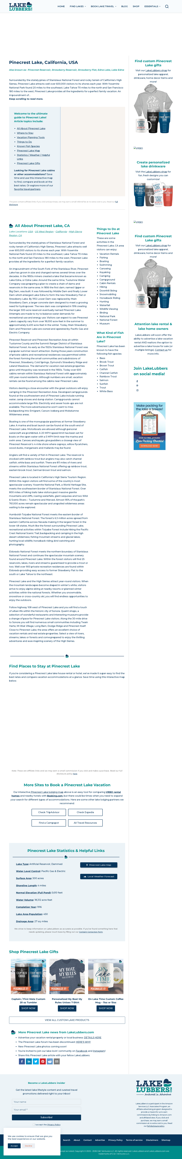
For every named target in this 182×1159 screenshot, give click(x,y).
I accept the (47, 1124)
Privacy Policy (53, 1124)
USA (30, 231)
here (75, 774)
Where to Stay (25, 133)
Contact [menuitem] (87, 1140)
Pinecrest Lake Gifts (28, 163)
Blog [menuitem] (124, 6)
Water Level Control (28, 871)
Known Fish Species (28, 146)
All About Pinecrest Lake (31, 128)
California (61, 231)
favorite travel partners (27, 189)
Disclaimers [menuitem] (152, 1140)
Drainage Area (24, 921)
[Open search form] (167, 6)
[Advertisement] (91, 34)
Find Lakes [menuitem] (77, 6)
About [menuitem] (77, 1140)
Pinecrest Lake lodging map (46, 792)
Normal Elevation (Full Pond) (33, 892)
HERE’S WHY (83, 1042)
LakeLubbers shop (156, 70)
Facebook (81, 1051)
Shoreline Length (26, 885)
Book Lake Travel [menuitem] (102, 6)
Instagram (99, 1051)
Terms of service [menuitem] (134, 1140)
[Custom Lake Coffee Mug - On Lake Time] (105, 976)
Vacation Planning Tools (31, 137)
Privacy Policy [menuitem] (115, 1140)
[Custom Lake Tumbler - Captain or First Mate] (28, 976)
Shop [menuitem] (136, 6)
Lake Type (22, 864)
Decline (28, 1146)
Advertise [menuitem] (100, 1140)
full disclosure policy (155, 1126)
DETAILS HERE (92, 1037)
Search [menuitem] (66, 1140)
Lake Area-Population (29, 914)
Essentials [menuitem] (151, 6)
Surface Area (23, 878)
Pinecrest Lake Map (28, 150)
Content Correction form (91, 932)
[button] (22, 1061)
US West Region (44, 231)
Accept (14, 1146)
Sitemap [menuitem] (166, 1140)
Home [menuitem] (61, 6)
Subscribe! (46, 1117)
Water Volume (24, 900)
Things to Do (24, 142)
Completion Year (26, 907)
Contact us (161, 350)
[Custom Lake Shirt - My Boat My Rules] (67, 976)
